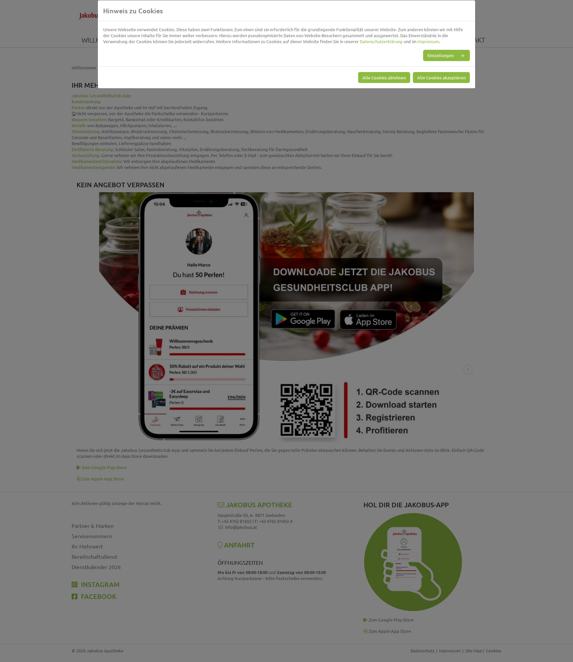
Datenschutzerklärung (381, 41)
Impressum (428, 41)
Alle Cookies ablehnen (384, 77)
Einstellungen (440, 55)
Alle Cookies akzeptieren (441, 77)
